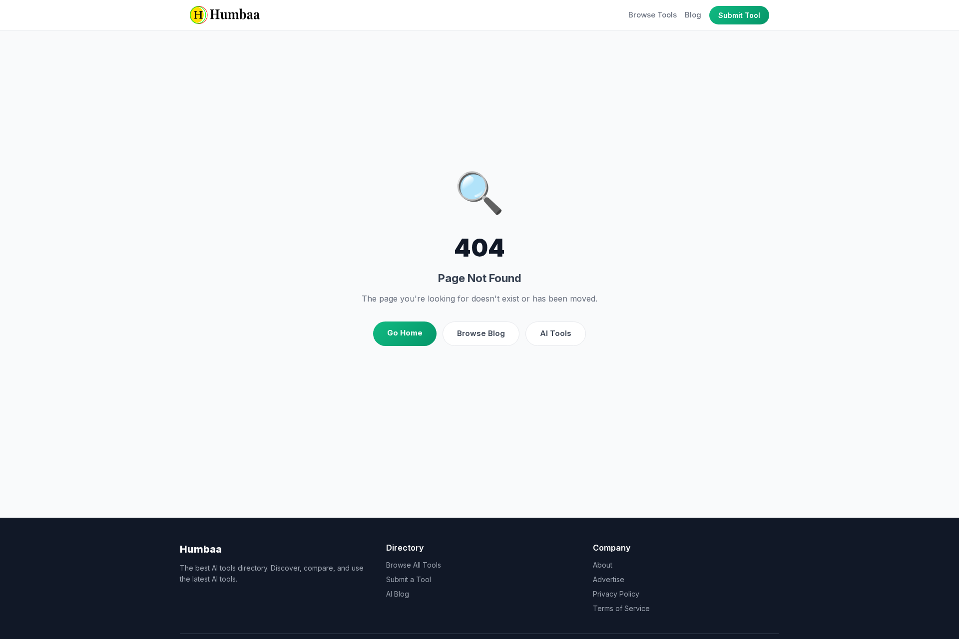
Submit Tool (739, 15)
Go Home (405, 332)
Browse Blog (481, 333)
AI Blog (397, 594)
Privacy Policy (616, 594)
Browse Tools (652, 14)
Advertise (608, 579)
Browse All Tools (413, 565)
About (602, 565)
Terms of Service (621, 608)
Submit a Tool (408, 579)
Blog (693, 14)
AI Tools (555, 333)
